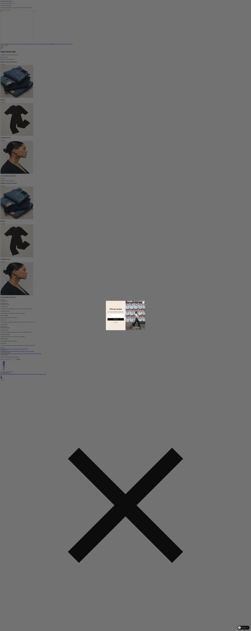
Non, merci (116, 322)
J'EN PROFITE (115, 319)
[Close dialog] (143, 302)
